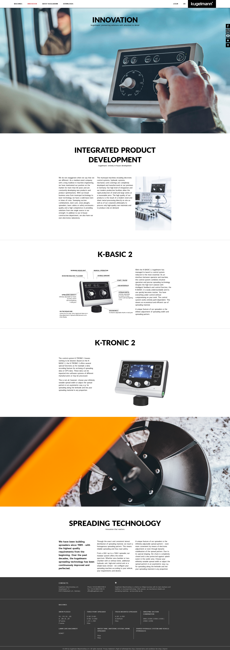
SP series (62, 621)
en (184, 4)
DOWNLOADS (68, 4)
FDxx (88, 623)
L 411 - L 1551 (91, 621)
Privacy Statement (109, 649)
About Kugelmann (50, 4)
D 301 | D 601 (91, 616)
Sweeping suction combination (151, 613)
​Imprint (165, 649)
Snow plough (64, 612)
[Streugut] (228, 40)
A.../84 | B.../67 (64, 619)
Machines (18, 4)
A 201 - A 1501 (120, 616)
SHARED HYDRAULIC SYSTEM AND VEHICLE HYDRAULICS (152, 630)
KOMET (61, 633)
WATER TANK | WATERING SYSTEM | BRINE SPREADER (113, 630)
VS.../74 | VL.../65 (65, 616)
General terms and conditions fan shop (148, 649)
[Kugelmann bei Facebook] (228, 26)
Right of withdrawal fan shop (125, 649)
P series (61, 623)
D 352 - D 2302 (92, 619)
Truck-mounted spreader (126, 612)
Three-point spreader (96, 612)
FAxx (116, 621)
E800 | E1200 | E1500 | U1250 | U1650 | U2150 (153, 620)
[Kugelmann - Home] (202, 4)
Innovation (32, 4)
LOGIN (175, 4)
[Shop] (228, 45)
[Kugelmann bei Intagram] (228, 31)
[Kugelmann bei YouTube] (228, 35)
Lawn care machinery (68, 629)
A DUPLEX (118, 619)
